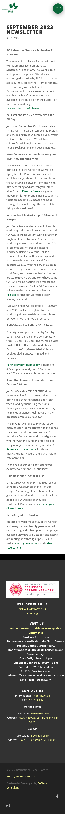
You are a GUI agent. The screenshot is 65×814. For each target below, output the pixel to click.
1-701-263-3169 (35, 700)
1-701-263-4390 (40, 713)
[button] (58, 8)
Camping (32, 613)
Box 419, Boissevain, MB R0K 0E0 (38, 740)
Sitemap (30, 776)
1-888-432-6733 (41, 695)
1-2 (32, 735)
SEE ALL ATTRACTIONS (32, 609)
